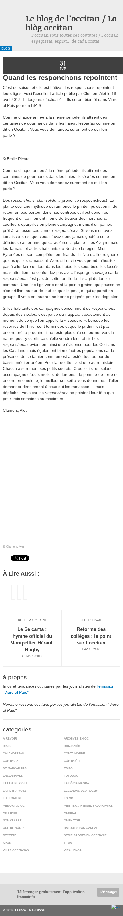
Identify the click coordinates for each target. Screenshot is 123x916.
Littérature (12, 798)
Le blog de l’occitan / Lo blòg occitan (71, 23)
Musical (70, 813)
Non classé (12, 820)
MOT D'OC (10, 813)
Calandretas (13, 753)
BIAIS (7, 746)
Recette (9, 835)
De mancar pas (15, 768)
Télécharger (108, 892)
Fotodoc (71, 775)
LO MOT (69, 798)
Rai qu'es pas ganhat (81, 827)
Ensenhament (14, 775)
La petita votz (14, 790)
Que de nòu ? (13, 827)
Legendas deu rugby (81, 790)
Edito (68, 768)
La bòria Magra (76, 783)
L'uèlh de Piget (15, 783)
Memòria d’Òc (14, 805)
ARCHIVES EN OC (76, 738)
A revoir (10, 738)
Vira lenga (73, 850)
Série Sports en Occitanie (85, 835)
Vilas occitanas (16, 850)
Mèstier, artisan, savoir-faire (88, 805)
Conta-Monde (74, 753)
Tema (68, 842)
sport (8, 842)
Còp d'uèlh (72, 760)
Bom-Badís (72, 746)
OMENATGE (72, 820)
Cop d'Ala (10, 760)
